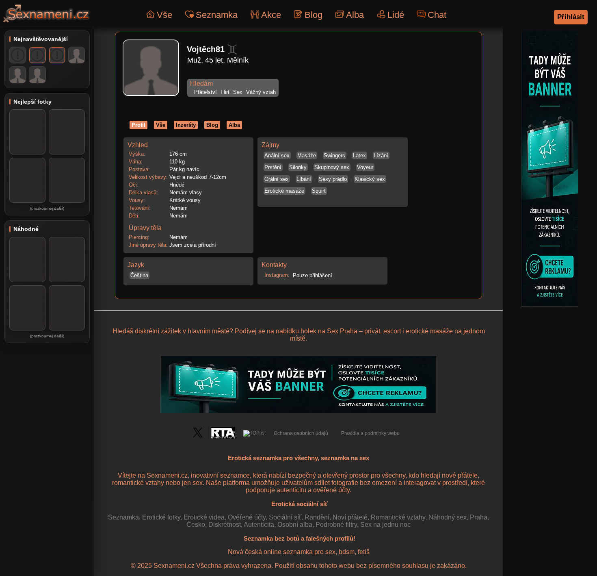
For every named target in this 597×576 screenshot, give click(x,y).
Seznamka (217, 15)
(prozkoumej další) (47, 208)
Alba (355, 15)
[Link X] (198, 436)
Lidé (395, 15)
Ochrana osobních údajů (301, 433)
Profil (138, 125)
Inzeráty (186, 125)
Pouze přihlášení (311, 275)
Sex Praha (342, 331)
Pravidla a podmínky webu (370, 433)
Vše (164, 15)
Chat (437, 15)
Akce (271, 15)
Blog (313, 15)
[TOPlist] (254, 433)
